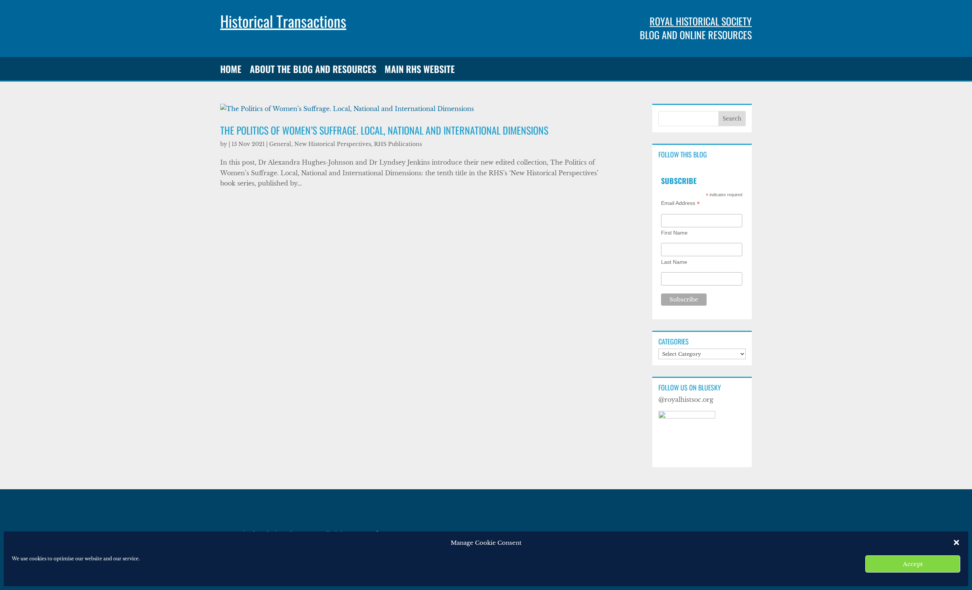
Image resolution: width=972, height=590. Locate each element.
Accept (913, 564)
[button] (956, 542)
